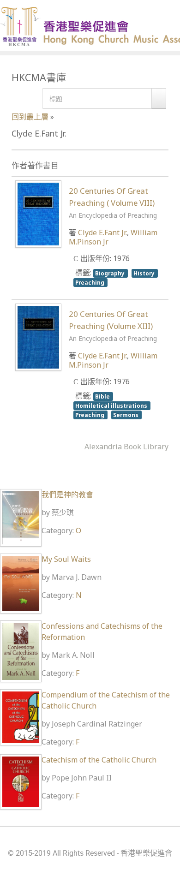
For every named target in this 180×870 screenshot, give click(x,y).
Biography (110, 273)
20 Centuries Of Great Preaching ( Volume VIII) (113, 202)
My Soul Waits (66, 559)
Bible (103, 396)
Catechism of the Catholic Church (99, 760)
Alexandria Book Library (126, 446)
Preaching (90, 282)
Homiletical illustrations (112, 405)
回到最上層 (30, 117)
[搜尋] (158, 98)
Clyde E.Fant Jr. (102, 232)
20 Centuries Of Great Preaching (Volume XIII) (113, 326)
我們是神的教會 (67, 494)
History (144, 273)
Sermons (126, 414)
